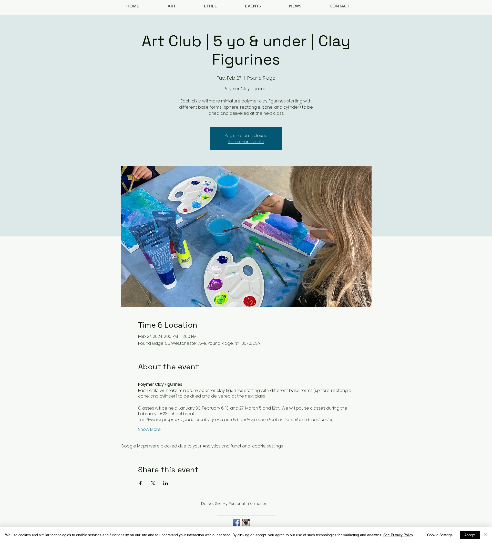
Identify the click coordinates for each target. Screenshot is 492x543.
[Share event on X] (153, 483)
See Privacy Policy (398, 534)
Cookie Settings (440, 534)
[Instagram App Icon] (246, 522)
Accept (469, 534)
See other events (246, 142)
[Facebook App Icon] (236, 522)
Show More (149, 429)
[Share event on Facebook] (140, 483)
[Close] (486, 535)
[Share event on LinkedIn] (165, 483)
